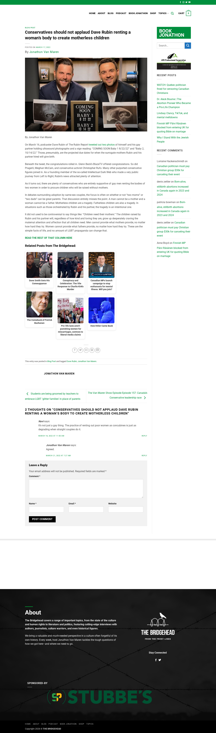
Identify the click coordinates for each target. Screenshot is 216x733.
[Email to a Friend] (86, 350)
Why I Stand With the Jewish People (173, 139)
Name (32, 503)
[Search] (172, 13)
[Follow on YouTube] (189, 2)
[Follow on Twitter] (186, 2)
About (101, 13)
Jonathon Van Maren (44, 52)
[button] (184, 13)
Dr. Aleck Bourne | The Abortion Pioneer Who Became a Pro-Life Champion (174, 103)
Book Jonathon (138, 13)
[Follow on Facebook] (180, 2)
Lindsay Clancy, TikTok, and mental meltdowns (172, 115)
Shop (153, 13)
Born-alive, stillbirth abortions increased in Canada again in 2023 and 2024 (173, 188)
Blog (111, 13)
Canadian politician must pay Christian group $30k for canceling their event (173, 170)
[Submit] (188, 46)
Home (92, 13)
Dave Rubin (72, 361)
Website (112, 503)
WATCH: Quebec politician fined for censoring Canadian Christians (173, 88)
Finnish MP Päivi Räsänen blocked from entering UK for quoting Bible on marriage (173, 127)
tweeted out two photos (102, 144)
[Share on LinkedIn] (97, 350)
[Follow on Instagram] (183, 2)
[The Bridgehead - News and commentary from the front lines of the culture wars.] (46, 13)
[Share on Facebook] (74, 350)
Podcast (121, 13)
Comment (34, 476)
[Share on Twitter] (80, 350)
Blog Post (30, 28)
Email (72, 503)
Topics (162, 13)
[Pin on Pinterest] (92, 350)
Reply (144, 436)
